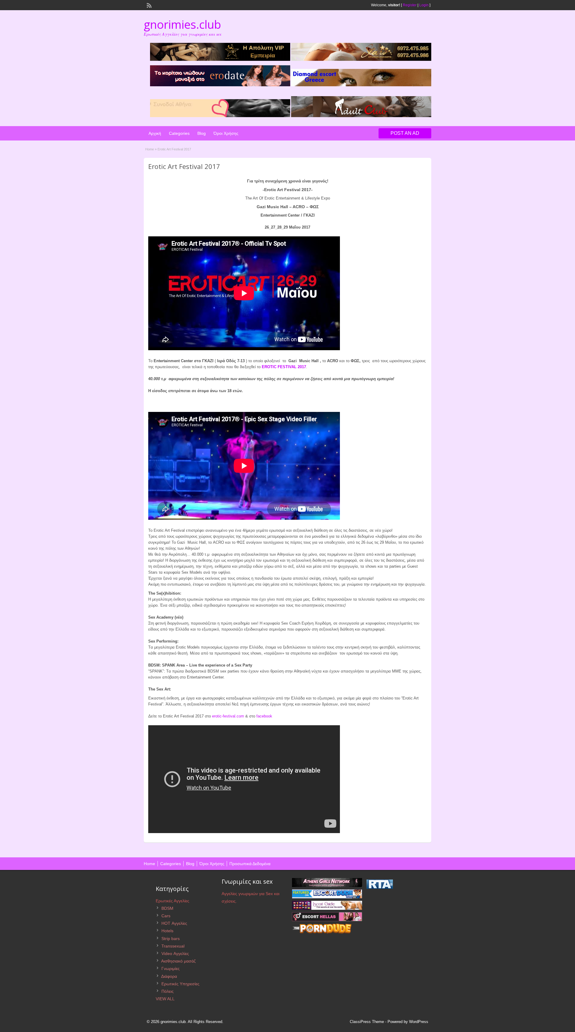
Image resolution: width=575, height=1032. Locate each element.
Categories (179, 133)
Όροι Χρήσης (226, 133)
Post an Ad (405, 133)
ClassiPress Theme (367, 1021)
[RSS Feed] (148, 4)
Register (410, 5)
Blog (201, 133)
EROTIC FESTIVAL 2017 (284, 367)
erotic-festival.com (228, 716)
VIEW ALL (165, 998)
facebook (264, 716)
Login (424, 5)
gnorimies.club (182, 24)
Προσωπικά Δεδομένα (249, 863)
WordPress (418, 1021)
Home (149, 149)
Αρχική (155, 133)
